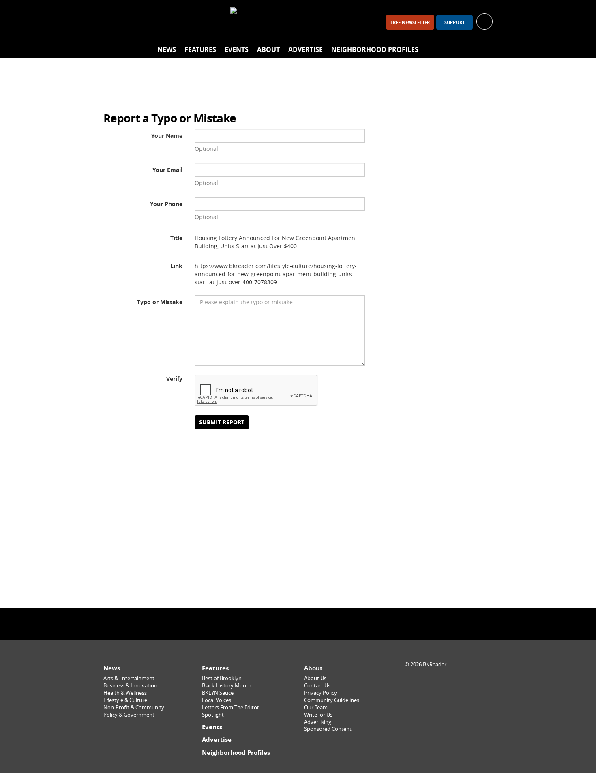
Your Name (166, 136)
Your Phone (166, 204)
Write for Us (318, 714)
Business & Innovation (130, 685)
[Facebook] (113, 22)
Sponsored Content (328, 729)
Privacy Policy (320, 692)
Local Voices (216, 700)
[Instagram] (134, 22)
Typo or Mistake (159, 302)
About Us (315, 678)
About (268, 49)
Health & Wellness (125, 692)
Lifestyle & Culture (125, 700)
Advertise (305, 49)
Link (176, 266)
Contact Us (317, 685)
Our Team (316, 707)
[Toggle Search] (484, 50)
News (166, 49)
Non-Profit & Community (133, 707)
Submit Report (221, 422)
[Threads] (155, 22)
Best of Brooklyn (222, 678)
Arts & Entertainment (128, 678)
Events (237, 49)
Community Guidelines (331, 700)
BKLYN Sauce (218, 692)
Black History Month (226, 685)
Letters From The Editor (230, 707)
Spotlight (213, 714)
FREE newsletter (410, 22)
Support (454, 22)
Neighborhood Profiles (374, 49)
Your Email (167, 170)
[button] (484, 21)
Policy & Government (128, 714)
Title (176, 238)
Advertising (317, 722)
